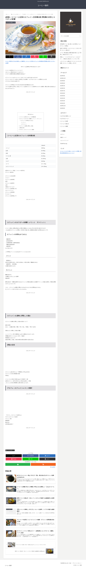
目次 (29, 114)
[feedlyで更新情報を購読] (17, 464)
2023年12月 (63, 78)
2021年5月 (62, 95)
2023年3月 (62, 88)
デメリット (24, 124)
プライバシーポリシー (77, 563)
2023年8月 (62, 80)
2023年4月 (62, 85)
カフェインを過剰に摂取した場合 (26, 125)
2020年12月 (63, 105)
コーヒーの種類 (64, 126)
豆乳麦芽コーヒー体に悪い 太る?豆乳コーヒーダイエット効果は (70, 45)
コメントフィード (64, 140)
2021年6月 (62, 93)
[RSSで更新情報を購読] (43, 464)
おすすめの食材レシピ (10, 450)
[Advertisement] (30, 102)
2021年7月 (62, 90)
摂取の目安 (22, 127)
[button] (51, 56)
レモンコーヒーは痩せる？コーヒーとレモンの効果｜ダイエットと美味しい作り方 (70, 62)
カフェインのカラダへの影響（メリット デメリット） (31, 118)
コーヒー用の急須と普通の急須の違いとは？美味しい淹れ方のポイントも (70, 53)
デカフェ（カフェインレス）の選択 (27, 129)
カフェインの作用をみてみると (27, 120)
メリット (24, 122)
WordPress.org (63, 143)
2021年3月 (62, 100)
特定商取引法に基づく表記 (66, 563)
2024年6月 (62, 75)
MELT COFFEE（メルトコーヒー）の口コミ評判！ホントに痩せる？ (70, 49)
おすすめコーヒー (65, 118)
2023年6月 (62, 83)
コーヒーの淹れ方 (65, 123)
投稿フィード (63, 137)
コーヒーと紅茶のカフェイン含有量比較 (28, 116)
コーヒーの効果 (64, 121)
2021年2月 (62, 103)
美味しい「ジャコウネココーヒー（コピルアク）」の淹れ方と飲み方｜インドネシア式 (70, 57)
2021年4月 (62, 98)
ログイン (62, 134)
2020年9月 (62, 108)
